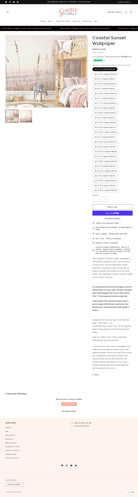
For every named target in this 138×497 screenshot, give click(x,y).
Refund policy (10, 443)
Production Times (12, 447)
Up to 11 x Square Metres (105, 137)
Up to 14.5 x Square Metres (106, 171)
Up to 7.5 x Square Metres (105, 103)
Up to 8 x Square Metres (105, 108)
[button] (7, 12)
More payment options (112, 218)
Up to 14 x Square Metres (105, 166)
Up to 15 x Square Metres (105, 176)
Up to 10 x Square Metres (105, 127)
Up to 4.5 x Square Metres (106, 74)
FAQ (7, 431)
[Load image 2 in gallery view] (25, 116)
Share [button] (97, 375)
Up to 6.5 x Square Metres (105, 93)
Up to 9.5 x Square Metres (105, 122)
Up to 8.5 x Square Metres (105, 113)
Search (8, 428)
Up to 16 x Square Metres (105, 185)
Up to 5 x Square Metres (105, 79)
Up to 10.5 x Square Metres (106, 132)
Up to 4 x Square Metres (105, 69)
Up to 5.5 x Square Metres (105, 84)
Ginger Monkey (16, 492)
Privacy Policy (10, 454)
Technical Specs (12, 458)
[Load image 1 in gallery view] (11, 116)
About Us (9, 439)
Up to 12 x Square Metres (105, 147)
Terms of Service (12, 450)
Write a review (69, 404)
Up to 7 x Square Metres (105, 98)
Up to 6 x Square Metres (105, 88)
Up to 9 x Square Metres (105, 117)
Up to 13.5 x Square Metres (106, 161)
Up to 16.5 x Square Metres (106, 190)
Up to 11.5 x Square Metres (105, 142)
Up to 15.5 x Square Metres (106, 180)
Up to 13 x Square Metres (105, 156)
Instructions (10, 435)
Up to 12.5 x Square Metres (106, 151)
